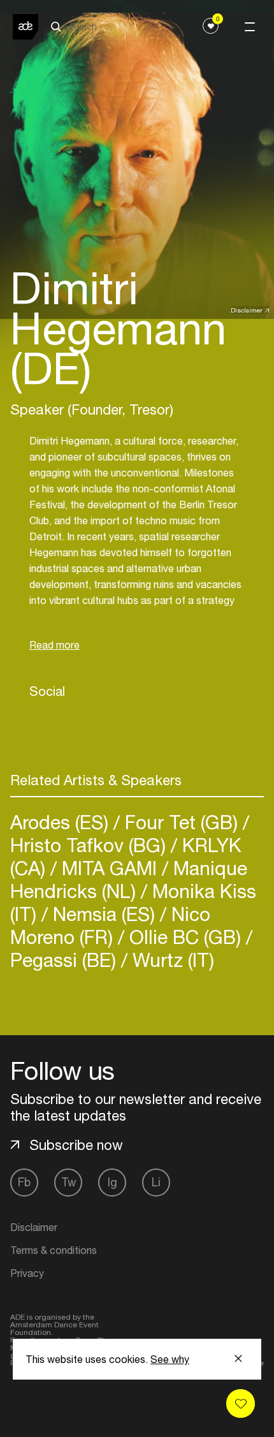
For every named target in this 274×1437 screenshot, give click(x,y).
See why (169, 1359)
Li (156, 1182)
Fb (24, 1182)
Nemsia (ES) (104, 914)
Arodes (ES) (61, 822)
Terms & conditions (53, 1250)
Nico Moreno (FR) (110, 925)
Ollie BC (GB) (185, 936)
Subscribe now (76, 1145)
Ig (112, 1182)
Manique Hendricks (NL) (128, 879)
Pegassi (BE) (65, 959)
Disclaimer (247, 310)
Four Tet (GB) (181, 822)
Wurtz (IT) (170, 959)
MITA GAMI (109, 868)
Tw (68, 1182)
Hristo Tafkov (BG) (90, 845)
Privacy (27, 1273)
